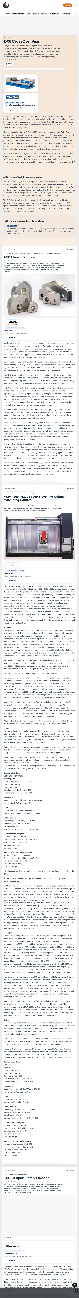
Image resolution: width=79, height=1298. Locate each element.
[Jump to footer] (74, 1285)
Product (7, 37)
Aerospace (44, 13)
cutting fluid (38, 190)
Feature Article (66, 13)
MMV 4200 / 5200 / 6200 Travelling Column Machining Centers (35, 498)
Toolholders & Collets (38, 253)
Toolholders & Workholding (43, 69)
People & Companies (18, 13)
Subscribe (68, 5)
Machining (36, 13)
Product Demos (54, 13)
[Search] (60, 5)
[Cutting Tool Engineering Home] (6, 5)
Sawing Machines (28, 69)
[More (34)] (76, 13)
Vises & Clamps (58, 69)
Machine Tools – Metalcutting (13, 69)
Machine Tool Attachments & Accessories (16, 1174)
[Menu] (75, 5)
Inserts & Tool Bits (25, 253)
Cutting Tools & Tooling (11, 253)
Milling (28, 13)
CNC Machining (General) (12, 493)
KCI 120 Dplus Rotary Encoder (26, 1178)
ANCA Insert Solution (19, 257)
